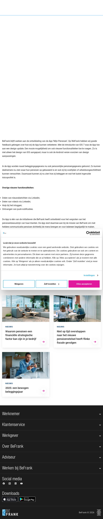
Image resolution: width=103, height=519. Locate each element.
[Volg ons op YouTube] (21, 484)
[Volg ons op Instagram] (10, 484)
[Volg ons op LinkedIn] (16, 484)
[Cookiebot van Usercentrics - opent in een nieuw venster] (88, 233)
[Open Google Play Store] (27, 499)
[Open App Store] (9, 499)
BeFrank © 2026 (86, 512)
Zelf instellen (50, 284)
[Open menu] (97, 7)
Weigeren (18, 284)
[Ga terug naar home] (10, 7)
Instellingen (89, 275)
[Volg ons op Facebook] (4, 484)
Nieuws (6, 33)
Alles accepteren (84, 284)
